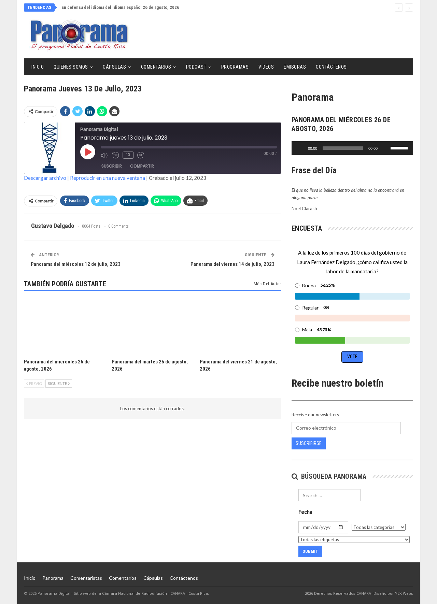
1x (128, 155)
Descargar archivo (45, 178)
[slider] (400, 147)
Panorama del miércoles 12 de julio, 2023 (76, 264)
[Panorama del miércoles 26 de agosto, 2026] (64, 326)
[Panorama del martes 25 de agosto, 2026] (152, 326)
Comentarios (156, 67)
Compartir (142, 166)
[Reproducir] (300, 148)
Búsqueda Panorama (332, 476)
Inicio (37, 67)
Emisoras (295, 67)
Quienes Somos (71, 67)
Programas (235, 67)
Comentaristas (86, 578)
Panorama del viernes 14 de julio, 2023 (232, 264)
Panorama (53, 578)
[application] (352, 148)
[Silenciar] (385, 148)
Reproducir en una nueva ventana (107, 178)
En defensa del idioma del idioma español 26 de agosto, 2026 (120, 7)
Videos (266, 67)
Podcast (196, 67)
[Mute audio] (105, 155)
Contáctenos (331, 67)
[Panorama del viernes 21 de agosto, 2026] (240, 326)
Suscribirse (309, 443)
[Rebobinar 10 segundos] (115, 155)
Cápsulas (114, 67)
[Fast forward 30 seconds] (141, 155)
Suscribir (111, 166)
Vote (352, 356)
